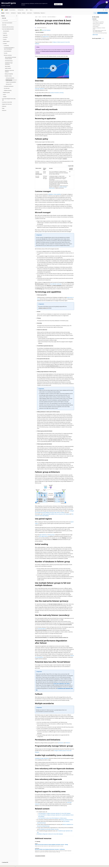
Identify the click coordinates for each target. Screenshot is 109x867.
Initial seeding (95, 26)
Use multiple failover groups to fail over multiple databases (99, 31)
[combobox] (9, 18)
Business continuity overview (66, 819)
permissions (60, 742)
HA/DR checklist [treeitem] (8, 68)
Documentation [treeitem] (6, 31)
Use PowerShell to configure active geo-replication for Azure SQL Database (54, 813)
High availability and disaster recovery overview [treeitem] (10, 58)
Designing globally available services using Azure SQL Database (55, 514)
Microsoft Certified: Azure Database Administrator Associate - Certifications (50, 849)
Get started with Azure (102, 12)
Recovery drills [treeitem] (8, 84)
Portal (95, 12)
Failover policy (95, 20)
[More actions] (73, 17)
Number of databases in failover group (99, 28)
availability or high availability (54, 194)
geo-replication (43, 534)
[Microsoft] (2, 10)
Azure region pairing (43, 536)
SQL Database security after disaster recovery (48, 829)
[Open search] (103, 10)
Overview (94, 18)
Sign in (106, 9)
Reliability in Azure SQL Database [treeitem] (9, 71)
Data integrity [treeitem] (7, 66)
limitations (68, 742)
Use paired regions (96, 24)
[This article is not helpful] (103, 38)
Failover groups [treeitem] (9, 80)
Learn (36, 16)
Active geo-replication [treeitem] (10, 78)
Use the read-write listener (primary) (100, 32)
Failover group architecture (98, 23)
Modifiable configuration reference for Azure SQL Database (50, 834)
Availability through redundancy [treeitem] (8, 63)
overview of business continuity (56, 92)
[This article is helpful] (102, 38)
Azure (40, 16)
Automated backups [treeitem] (9, 60)
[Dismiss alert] (107, 2)
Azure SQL (44, 16)
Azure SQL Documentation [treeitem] (7, 22)
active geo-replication (39, 88)
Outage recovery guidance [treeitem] (11, 82)
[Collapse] (17, 16)
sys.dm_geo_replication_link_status (61, 683)
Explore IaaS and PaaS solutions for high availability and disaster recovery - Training (51, 844)
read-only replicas (42, 628)
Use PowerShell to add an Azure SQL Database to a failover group (52, 818)
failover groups (51, 534)
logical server (46, 36)
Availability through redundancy (42, 758)
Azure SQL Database (51, 16)
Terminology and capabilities (98, 21)
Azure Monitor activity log (55, 284)
